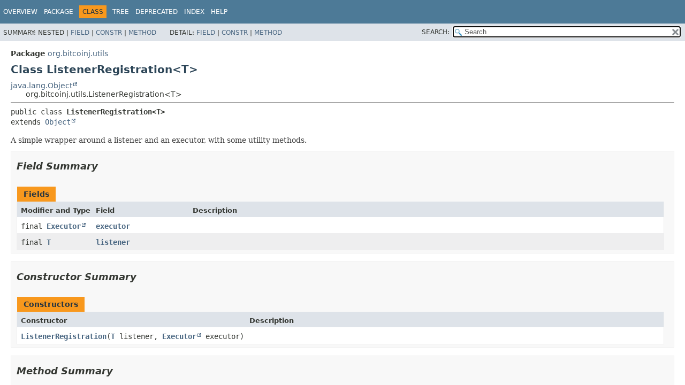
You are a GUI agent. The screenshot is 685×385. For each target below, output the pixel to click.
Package (58, 12)
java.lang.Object (41, 85)
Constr (109, 32)
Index (194, 12)
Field (80, 32)
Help (219, 12)
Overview (20, 12)
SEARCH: (436, 32)
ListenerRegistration (63, 336)
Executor (64, 226)
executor (113, 226)
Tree (120, 12)
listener (113, 242)
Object (58, 122)
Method (142, 32)
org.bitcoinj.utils (78, 53)
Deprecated (156, 12)
